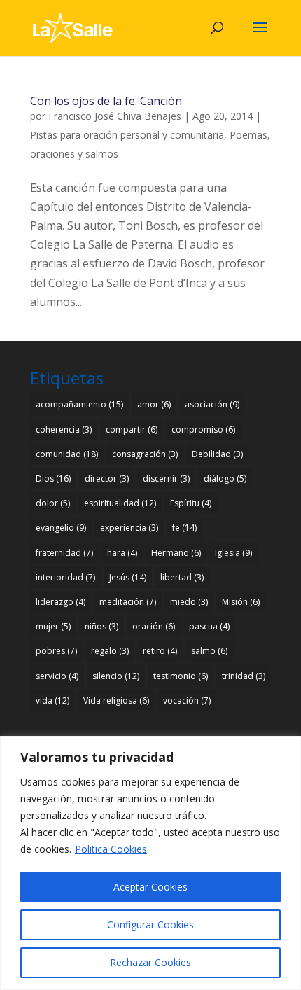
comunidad (67, 454)
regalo (110, 651)
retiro (160, 651)
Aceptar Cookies (150, 886)
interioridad (65, 577)
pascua (209, 626)
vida (52, 700)
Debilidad (217, 454)
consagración (145, 454)
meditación (127, 602)
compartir (132, 429)
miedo (189, 602)
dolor (53, 503)
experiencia (129, 528)
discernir (166, 478)
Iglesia (233, 553)
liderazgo (60, 602)
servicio (57, 676)
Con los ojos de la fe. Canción (106, 101)
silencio (115, 676)
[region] (150, 863)
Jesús (127, 577)
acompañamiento (79, 404)
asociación (212, 404)
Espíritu (190, 503)
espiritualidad (120, 503)
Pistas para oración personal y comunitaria (127, 134)
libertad (182, 577)
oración (153, 626)
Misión (241, 602)
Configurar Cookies (150, 924)
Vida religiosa (116, 700)
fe (184, 528)
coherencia (64, 429)
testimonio (180, 676)
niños (101, 626)
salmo (209, 651)
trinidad (243, 676)
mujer (53, 626)
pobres (56, 651)
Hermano (176, 553)
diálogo (225, 478)
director (107, 478)
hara (122, 553)
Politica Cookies (111, 849)
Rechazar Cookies (150, 962)
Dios (53, 478)
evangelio (61, 528)
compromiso (203, 429)
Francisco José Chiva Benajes (114, 116)
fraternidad (64, 553)
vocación (187, 700)
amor (154, 404)
